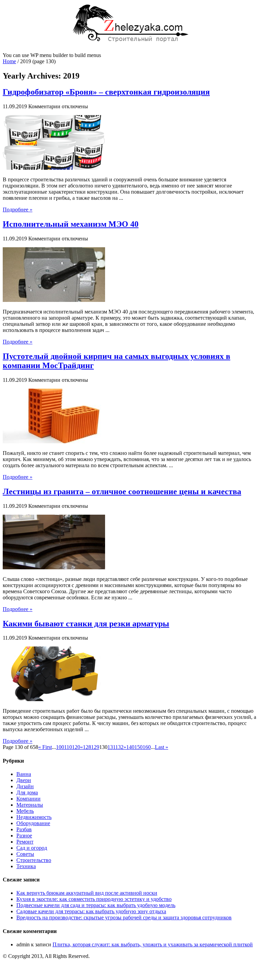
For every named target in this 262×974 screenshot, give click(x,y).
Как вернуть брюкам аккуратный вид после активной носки (86, 893)
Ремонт (24, 842)
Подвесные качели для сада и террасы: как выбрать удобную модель (95, 905)
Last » (161, 747)
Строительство (33, 860)
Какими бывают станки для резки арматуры (86, 623)
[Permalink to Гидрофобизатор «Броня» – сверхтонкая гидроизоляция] (54, 168)
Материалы (29, 805)
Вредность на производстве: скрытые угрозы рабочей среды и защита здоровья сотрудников (124, 917)
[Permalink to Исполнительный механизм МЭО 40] (54, 300)
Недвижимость (34, 817)
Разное (24, 835)
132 (119, 747)
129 (95, 747)
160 (147, 747)
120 (76, 747)
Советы (25, 854)
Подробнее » (17, 209)
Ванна (23, 774)
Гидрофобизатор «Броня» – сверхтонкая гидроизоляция (106, 91)
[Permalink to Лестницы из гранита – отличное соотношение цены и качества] (54, 567)
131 (111, 747)
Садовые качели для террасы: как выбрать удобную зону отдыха (91, 911)
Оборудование (33, 823)
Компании (28, 799)
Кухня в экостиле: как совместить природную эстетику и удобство (94, 899)
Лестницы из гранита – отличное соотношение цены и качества (122, 491)
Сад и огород (31, 848)
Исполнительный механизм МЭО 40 (71, 224)
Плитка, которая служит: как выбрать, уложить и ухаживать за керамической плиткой (153, 944)
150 (138, 747)
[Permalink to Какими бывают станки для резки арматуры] (54, 699)
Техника (26, 866)
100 (60, 747)
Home (9, 61)
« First (45, 747)
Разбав (24, 829)
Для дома (27, 792)
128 (87, 747)
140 (130, 747)
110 (68, 747)
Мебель (25, 811)
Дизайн (25, 786)
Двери (23, 780)
